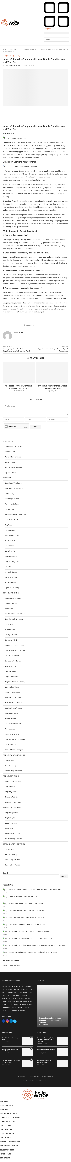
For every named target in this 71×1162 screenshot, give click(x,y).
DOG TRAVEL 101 (15, 49)
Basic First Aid (10, 551)
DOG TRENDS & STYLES (9, 1146)
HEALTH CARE (5, 1154)
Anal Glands (9, 546)
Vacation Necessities (12, 692)
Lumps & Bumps (11, 572)
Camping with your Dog (30, 49)
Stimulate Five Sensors (13, 467)
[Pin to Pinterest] (44, 325)
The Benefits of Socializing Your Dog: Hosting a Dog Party (30, 938)
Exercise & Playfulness (13, 661)
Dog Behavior (10, 760)
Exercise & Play (10, 766)
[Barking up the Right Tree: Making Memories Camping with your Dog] (52, 372)
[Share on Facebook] (42, 325)
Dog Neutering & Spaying (14, 488)
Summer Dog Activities (13, 865)
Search (5, 873)
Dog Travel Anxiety (11, 677)
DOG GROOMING (6, 1126)
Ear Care (8, 567)
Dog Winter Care (11, 823)
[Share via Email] (47, 325)
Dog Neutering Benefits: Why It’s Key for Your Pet (27, 924)
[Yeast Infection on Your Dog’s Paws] (27, 1041)
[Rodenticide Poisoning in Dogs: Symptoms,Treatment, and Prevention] (62, 1041)
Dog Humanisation (11, 713)
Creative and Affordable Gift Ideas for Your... (10, 1050)
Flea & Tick (9, 828)
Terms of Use (34, 1077)
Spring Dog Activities (12, 860)
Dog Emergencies (11, 813)
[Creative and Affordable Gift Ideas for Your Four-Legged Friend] (27, 1052)
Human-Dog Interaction (13, 771)
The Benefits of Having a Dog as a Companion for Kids (29, 931)
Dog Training (9, 493)
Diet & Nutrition (10, 745)
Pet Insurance (10, 729)
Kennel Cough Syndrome (14, 619)
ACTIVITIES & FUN (6, 1105)
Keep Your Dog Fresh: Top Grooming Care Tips (26, 917)
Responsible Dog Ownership (15, 514)
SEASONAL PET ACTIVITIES (10, 1142)
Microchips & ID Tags (12, 834)
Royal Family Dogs (12, 535)
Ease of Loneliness (12, 656)
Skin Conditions (10, 582)
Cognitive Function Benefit (14, 645)
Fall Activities (9, 849)
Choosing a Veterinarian (13, 483)
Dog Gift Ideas (10, 786)
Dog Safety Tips (10, 818)
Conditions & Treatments (14, 598)
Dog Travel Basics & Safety (15, 682)
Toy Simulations (10, 473)
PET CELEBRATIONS (7, 1122)
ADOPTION (4, 1110)
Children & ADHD (11, 640)
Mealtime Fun (10, 452)
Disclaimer (22, 1077)
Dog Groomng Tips (12, 561)
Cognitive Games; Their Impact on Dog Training (26, 910)
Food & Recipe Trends (13, 724)
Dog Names (9, 525)
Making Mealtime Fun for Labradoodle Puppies (26, 903)
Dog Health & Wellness (13, 708)
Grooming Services (12, 499)
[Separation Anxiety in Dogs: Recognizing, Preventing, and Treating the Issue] (52, 1006)
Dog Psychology (11, 603)
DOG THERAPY (5, 1138)
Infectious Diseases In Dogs (15, 614)
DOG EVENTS (5, 1158)
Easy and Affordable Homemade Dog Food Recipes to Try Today (33, 952)
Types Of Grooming (12, 588)
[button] (56, 33)
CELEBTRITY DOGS (7, 1150)
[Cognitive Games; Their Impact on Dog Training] (27, 1063)
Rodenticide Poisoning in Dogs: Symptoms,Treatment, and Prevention (35, 889)
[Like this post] (40, 325)
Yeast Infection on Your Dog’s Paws (10, 1038)
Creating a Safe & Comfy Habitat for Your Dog (26, 896)
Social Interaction (11, 462)
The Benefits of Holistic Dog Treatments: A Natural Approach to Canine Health (37, 945)
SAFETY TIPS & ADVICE (8, 1113)
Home (4, 49)
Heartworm (9, 609)
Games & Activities (11, 797)
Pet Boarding (9, 509)
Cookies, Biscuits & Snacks (15, 739)
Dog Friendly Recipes (13, 781)
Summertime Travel (12, 687)
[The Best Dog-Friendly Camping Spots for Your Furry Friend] (19, 372)
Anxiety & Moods (11, 635)
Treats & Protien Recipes (14, 750)
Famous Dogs (10, 530)
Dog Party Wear (10, 792)
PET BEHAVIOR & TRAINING (10, 1117)
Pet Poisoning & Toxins (13, 839)
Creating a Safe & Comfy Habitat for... (46, 1050)
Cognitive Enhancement (13, 446)
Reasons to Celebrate (13, 697)
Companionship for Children (15, 650)
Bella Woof (15, 65)
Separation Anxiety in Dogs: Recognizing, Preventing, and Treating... (50, 1020)
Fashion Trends (10, 718)
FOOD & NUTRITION (7, 1134)
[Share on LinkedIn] (45, 325)
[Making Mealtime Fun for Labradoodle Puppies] (62, 1063)
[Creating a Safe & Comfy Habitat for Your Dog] (62, 1052)
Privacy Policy (47, 1077)
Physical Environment (13, 457)
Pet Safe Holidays (11, 854)
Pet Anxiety (9, 624)
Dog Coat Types (11, 556)
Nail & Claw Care (11, 577)
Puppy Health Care (12, 504)
